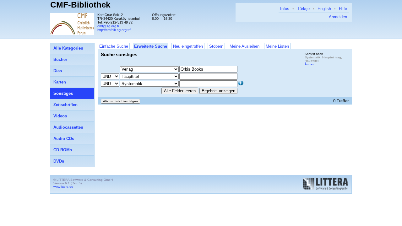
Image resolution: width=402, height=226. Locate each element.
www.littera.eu (63, 186)
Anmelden (338, 16)
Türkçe (303, 8)
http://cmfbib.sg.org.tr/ (114, 30)
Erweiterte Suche (150, 46)
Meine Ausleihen (244, 46)
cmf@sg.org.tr (108, 26)
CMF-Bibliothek (80, 4)
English (324, 8)
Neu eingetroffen (188, 46)
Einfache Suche (113, 46)
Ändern (310, 64)
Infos (284, 8)
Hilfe (343, 8)
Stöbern (216, 46)
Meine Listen (277, 46)
